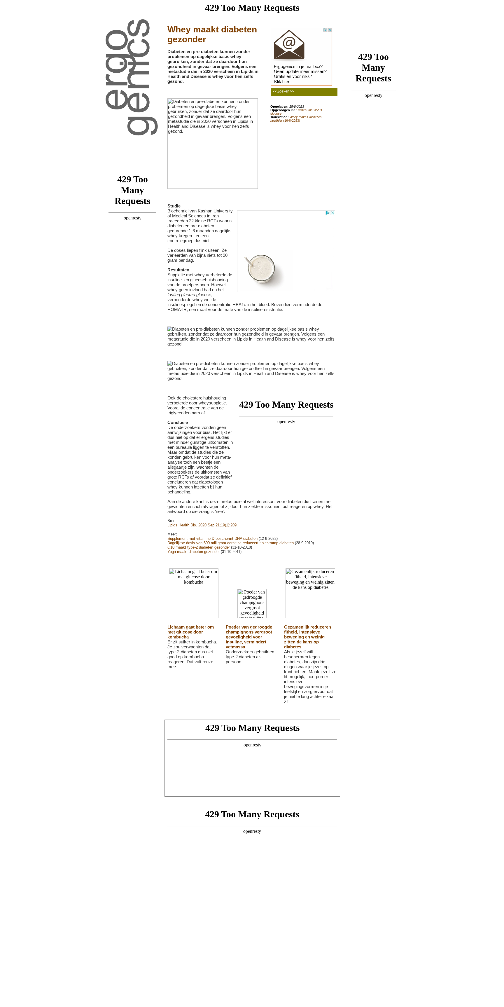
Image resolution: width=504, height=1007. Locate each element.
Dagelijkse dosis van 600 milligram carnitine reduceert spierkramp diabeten (230, 543)
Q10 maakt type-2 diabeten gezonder (198, 547)
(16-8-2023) (296, 118)
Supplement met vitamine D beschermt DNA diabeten (212, 538)
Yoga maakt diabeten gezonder (193, 551)
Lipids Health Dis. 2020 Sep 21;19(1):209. (202, 525)
